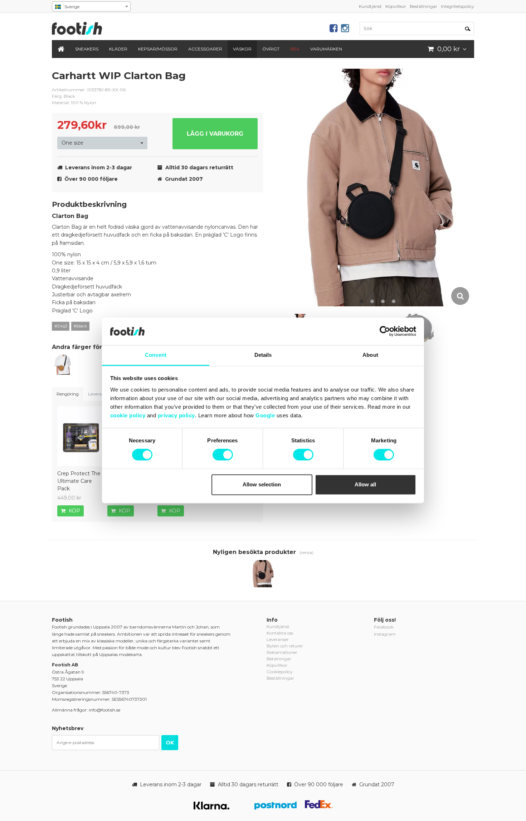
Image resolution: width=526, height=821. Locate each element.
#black (80, 326)
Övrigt (270, 49)
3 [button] (383, 301)
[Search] (468, 28)
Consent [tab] (155, 355)
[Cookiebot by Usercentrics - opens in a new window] (385, 331)
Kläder (118, 49)
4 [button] (393, 301)
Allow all (365, 484)
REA (294, 49)
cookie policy (128, 415)
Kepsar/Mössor (157, 49)
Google (265, 415)
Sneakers (86, 49)
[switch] (223, 455)
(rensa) (306, 552)
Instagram (385, 634)
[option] (379, 187)
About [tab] (370, 355)
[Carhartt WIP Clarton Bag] (63, 365)
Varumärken (326, 49)
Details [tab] (263, 355)
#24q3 (60, 326)
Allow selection (262, 484)
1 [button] (361, 301)
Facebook (384, 627)
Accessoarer (205, 49)
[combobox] (91, 6)
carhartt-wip (252, 81)
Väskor (242, 49)
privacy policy (176, 415)
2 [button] (372, 301)
